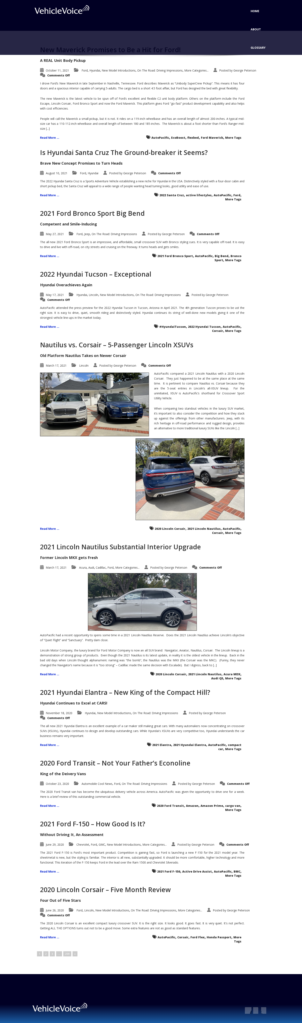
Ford (85, 70)
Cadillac (101, 567)
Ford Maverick (212, 138)
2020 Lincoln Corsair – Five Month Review (105, 889)
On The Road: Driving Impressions (160, 70)
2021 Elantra (161, 745)
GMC (102, 844)
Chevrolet (82, 844)
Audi (91, 567)
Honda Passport (219, 937)
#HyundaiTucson (172, 327)
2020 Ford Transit (170, 806)
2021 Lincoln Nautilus (204, 529)
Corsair (217, 331)
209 (67, 954)
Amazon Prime (212, 806)
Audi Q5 (217, 678)
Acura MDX (232, 674)
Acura (83, 567)
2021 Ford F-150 (168, 871)
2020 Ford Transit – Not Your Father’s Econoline (115, 763)
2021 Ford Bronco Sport (175, 256)
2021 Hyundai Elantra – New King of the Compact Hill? (125, 692)
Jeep (87, 234)
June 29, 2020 (55, 844)
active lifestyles (199, 195)
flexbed (193, 138)
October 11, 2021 (57, 70)
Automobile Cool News (97, 784)
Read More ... (49, 138)
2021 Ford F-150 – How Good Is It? (92, 823)
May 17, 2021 (55, 295)
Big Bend (221, 256)
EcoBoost (178, 138)
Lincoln (93, 295)
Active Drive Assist (197, 871)
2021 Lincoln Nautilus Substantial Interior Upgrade (120, 546)
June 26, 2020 (55, 910)
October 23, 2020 (57, 784)
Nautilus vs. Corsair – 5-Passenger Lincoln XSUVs (116, 344)
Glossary (258, 48)
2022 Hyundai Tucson (204, 327)
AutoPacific (160, 138)
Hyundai (94, 70)
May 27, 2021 (55, 234)
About (256, 29)
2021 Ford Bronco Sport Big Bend (92, 213)
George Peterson (244, 70)
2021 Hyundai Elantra (189, 745)
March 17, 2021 (56, 365)
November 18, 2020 (59, 713)
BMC (237, 871)
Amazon (192, 806)
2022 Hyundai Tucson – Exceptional (95, 274)
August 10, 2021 (56, 173)
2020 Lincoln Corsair (170, 529)
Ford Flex (197, 937)
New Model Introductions (119, 70)
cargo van (232, 806)
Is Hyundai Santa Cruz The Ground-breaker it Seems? (124, 152)
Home (255, 11)
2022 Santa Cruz (171, 195)
